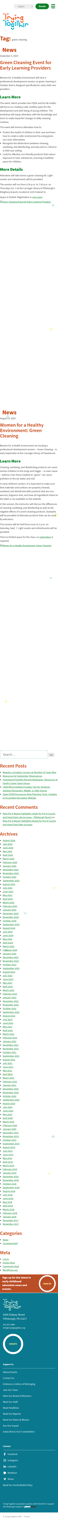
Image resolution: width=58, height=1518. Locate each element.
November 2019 (11, 1136)
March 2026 (8, 858)
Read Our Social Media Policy (17, 1485)
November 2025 (11, 873)
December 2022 (10, 1001)
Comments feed (11, 1266)
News (5, 1239)
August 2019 (9, 1147)
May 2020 (7, 1114)
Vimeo (11, 1479)
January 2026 (9, 866)
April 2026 (8, 855)
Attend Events (10, 1372)
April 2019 (8, 1161)
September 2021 (11, 1056)
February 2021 (10, 1081)
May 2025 (7, 895)
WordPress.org (10, 1270)
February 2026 (10, 862)
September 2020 (11, 1099)
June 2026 (8, 847)
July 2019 (7, 1151)
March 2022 (8, 1034)
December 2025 (10, 869)
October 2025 (9, 876)
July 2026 (7, 844)
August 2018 (9, 1191)
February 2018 (10, 1213)
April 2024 (8, 942)
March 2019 (8, 1165)
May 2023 (7, 982)
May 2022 (7, 1026)
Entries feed (9, 1262)
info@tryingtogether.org (14, 1327)
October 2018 (9, 1183)
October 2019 (9, 1140)
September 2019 (11, 1143)
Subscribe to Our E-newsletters (19, 1431)
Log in (6, 1259)
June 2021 (8, 1066)
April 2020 (8, 1118)
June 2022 (8, 1023)
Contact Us (8, 1378)
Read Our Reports (12, 1413)
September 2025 (11, 880)
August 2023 (9, 971)
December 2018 (10, 1176)
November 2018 (11, 1180)
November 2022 (11, 1004)
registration (45, 537)
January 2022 (9, 1041)
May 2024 (7, 939)
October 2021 (9, 1052)
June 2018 (8, 1198)
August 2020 (9, 1103)
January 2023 (9, 997)
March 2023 (8, 990)
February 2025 (10, 906)
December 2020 (10, 1088)
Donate (42, 6)
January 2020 (9, 1129)
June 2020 (8, 1110)
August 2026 (9, 840)
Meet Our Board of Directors (17, 1395)
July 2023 (7, 975)
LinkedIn (12, 1466)
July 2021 (7, 1063)
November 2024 (11, 917)
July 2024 (7, 931)
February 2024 (10, 950)
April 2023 (8, 986)
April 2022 (8, 1030)
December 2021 (10, 1045)
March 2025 (8, 902)
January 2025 (9, 909)
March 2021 (8, 1077)
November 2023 (11, 961)
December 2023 (10, 957)
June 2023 (8, 979)
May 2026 (7, 851)
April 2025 (8, 898)
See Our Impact (11, 1425)
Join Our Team (10, 1389)
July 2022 (7, 1019)
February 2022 (10, 1037)
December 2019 (10, 1132)
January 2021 (9, 1085)
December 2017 (10, 1220)
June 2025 (8, 891)
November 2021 (11, 1048)
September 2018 (11, 1187)
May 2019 (7, 1158)
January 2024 (9, 953)
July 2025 (7, 887)
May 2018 (7, 1202)
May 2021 (7, 1070)
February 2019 (10, 1169)
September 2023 (11, 968)
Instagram (13, 1460)
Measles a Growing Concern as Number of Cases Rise (29, 772)
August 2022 (9, 1015)
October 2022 (9, 1008)
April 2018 (8, 1205)
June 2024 (8, 935)
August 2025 (9, 884)
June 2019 (8, 1154)
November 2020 (11, 1092)
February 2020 (10, 1125)
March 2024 (8, 946)
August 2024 (9, 928)
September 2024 (11, 924)
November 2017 (11, 1224)
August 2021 (9, 1059)
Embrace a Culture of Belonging (19, 1384)
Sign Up (47, 1283)
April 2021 (8, 1074)
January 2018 (9, 1216)
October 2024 (9, 920)
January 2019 (9, 1172)
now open (37, 197)
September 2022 (11, 1012)
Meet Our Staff (10, 1401)
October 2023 (9, 964)
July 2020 (7, 1107)
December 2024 (10, 913)
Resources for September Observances (22, 776)
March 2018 (8, 1209)
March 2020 (8, 1121)
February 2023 (10, 993)
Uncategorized (10, 1243)
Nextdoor (12, 1473)
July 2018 (7, 1194)
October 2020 (9, 1096)
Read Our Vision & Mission (16, 1419)
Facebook (12, 1454)
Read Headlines (11, 1407)
